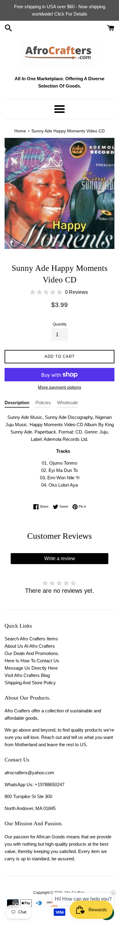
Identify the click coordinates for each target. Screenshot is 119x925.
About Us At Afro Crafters (30, 646)
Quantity (60, 324)
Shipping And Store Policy (30, 682)
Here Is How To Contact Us (32, 660)
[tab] (17, 404)
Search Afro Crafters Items (31, 638)
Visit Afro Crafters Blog (27, 675)
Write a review (59, 558)
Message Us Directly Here (31, 668)
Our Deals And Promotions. (32, 653)
